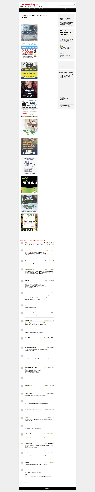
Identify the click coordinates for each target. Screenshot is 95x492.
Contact (22, 8)
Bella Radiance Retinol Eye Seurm (31, 367)
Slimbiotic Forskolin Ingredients (30, 347)
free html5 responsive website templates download (33, 409)
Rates (31, 10)
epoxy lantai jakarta (28, 443)
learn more (62, 53)
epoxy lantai (27, 462)
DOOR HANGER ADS (24, 10)
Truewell (26, 417)
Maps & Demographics (31, 8)
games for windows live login (30, 312)
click (66, 57)
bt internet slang (28, 292)
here (68, 57)
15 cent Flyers (41, 8)
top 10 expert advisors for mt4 (30, 433)
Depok (26, 260)
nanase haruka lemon (28, 385)
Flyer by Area (49, 8)
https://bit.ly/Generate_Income (30, 482)
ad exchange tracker (28, 320)
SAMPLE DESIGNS (58, 8)
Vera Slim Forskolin (28, 393)
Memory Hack (27, 337)
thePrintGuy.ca (29, 4)
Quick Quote (66, 8)
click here (71, 25)
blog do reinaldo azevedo (29, 269)
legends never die (28, 377)
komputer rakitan (28, 250)
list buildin (27, 280)
